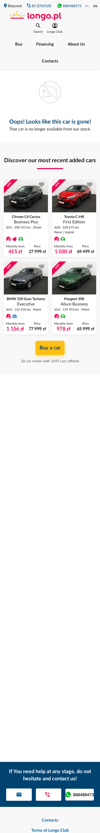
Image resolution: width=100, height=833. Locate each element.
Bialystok (15, 6)
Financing (45, 44)
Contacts (50, 61)
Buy (18, 44)
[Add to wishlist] (42, 185)
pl (87, 6)
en (95, 6)
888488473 (72, 6)
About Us (76, 44)
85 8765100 (41, 6)
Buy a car (50, 347)
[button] (38, 28)
